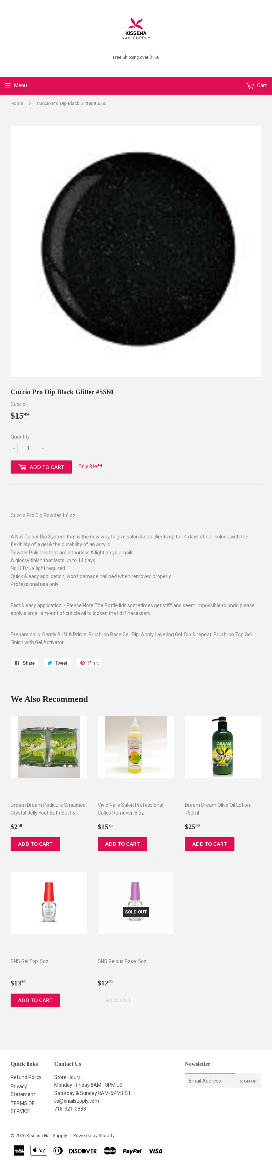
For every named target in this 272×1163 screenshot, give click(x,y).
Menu (20, 85)
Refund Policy (26, 1077)
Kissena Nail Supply (47, 1135)
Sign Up (248, 1081)
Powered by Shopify (93, 1135)
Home (17, 103)
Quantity (20, 437)
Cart (261, 85)
